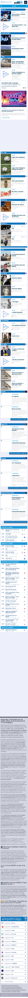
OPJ (13, 228)
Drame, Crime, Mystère (18, 416)
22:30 (13, 310)
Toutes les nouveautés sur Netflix (18, 419)
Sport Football (16, 161)
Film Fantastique (16, 19)
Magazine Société (16, 29)
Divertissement (16, 43)
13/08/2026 (15, 473)
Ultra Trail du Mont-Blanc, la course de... (18, 62)
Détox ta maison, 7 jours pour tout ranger (12, 578)
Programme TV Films (15, 991)
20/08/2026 (15, 406)
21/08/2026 (15, 394)
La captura (15, 396)
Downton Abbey (17, 278)
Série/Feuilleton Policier (18, 231)
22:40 (13, 46)
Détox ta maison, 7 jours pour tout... (17, 373)
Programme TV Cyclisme (9, 988)
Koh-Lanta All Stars (18, 181)
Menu (25, 2)
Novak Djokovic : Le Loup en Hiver (18, 498)
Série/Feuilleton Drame (18, 280)
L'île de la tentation (18, 359)
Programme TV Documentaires (12, 990)
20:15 (13, 35)
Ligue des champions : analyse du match (19, 168)
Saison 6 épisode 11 (16, 240)
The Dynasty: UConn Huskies (18, 429)
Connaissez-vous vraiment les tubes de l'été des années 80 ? (13, 110)
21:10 (13, 178)
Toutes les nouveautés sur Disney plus (17, 487)
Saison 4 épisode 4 (16, 279)
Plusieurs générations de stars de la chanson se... (19, 41)
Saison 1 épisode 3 (16, 268)
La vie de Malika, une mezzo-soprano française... (18, 327)
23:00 (13, 262)
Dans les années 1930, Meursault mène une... (17, 304)
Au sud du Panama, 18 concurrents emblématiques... (19, 183)
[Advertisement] (14, 136)
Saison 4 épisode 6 (16, 290)
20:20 (13, 12)
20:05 (13, 59)
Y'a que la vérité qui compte (18, 349)
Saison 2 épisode (16, 193)
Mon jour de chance (18, 204)
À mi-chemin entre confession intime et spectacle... (19, 352)
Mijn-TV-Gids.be (16, 995)
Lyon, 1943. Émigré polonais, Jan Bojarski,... (19, 314)
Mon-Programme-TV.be (7, 995)
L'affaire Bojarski (17, 312)
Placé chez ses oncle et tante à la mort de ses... (19, 18)
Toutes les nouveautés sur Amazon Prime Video (15, 521)
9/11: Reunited (16, 463)
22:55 (13, 165)
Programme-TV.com (22, 993)
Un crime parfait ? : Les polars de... (19, 25)
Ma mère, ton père (17, 191)
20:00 (13, 346)
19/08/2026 (15, 440)
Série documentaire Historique (19, 258)
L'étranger (15, 301)
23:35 (13, 189)
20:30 (13, 275)
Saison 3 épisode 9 (16, 28)
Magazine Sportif (16, 173)
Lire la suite (6, 117)
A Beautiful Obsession (19, 443)
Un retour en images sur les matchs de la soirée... (18, 171)
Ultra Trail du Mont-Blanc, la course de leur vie (12, 569)
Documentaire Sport (17, 67)
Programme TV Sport (6, 985)
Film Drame (15, 305)
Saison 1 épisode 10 (16, 50)
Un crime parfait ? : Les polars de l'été (11, 620)
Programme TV (10, 923)
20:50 (13, 155)
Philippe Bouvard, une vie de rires (18, 215)
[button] (24, 87)
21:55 (13, 357)
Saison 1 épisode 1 (16, 257)
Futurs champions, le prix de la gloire (18, 72)
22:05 (13, 286)
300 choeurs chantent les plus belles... (18, 38)
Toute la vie (15, 336)
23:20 (13, 22)
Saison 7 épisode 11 (16, 229)
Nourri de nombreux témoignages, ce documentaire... (16, 76)
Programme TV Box (9, 987)
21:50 (13, 381)
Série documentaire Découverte (19, 51)
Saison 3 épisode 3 (16, 361)
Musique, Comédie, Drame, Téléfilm (18, 485)
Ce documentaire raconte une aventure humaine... (19, 65)
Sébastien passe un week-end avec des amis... (19, 207)
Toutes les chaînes (9, 981)
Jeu (13, 185)
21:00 (13, 252)
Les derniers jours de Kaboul (18, 255)
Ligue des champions (18, 157)
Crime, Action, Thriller (17, 403)
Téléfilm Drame (16, 329)
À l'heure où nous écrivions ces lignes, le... (19, 159)
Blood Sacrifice (16, 409)
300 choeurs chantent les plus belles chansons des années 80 (12, 573)
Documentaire (16, 437)
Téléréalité (15, 194)
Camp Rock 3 (16, 475)
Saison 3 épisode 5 (16, 337)
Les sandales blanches (19, 325)
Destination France (18, 48)
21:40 (13, 70)
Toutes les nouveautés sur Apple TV (18, 453)
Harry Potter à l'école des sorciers (18, 14)
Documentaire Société (17, 218)
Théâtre (14, 208)
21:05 (13, 323)
